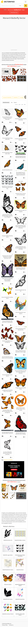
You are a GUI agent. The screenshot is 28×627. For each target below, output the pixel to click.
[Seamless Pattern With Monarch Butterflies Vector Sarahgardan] (7, 403)
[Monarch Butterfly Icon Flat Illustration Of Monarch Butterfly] (21, 363)
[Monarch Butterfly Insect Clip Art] (21, 303)
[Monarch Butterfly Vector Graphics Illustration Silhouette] (7, 112)
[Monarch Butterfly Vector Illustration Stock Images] (21, 342)
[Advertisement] (14, 35)
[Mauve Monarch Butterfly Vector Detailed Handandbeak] (7, 270)
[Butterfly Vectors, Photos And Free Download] (21, 186)
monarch (6, 459)
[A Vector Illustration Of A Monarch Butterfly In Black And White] (21, 239)
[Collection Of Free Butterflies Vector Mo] (21, 131)
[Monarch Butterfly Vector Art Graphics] (21, 204)
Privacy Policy (5, 625)
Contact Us (11, 625)
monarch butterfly (7, 97)
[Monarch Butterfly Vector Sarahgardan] (7, 333)
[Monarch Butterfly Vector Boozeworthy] (21, 323)
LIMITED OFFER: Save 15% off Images (14, 64)
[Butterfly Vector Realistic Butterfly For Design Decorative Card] (7, 248)
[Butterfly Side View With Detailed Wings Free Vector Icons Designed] (7, 203)
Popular (15, 102)
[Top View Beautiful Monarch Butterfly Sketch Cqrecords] (7, 424)
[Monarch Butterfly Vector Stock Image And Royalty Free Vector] (21, 220)
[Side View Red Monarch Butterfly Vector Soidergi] (21, 423)
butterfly (16, 97)
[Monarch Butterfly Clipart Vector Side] (7, 147)
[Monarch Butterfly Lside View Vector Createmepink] (7, 312)
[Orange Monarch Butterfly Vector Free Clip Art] (7, 385)
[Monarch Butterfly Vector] (7, 164)
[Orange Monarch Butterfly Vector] (21, 382)
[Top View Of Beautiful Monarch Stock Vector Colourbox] (7, 444)
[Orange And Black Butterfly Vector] (7, 228)
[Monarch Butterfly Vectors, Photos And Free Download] (7, 351)
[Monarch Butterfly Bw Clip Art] (21, 281)
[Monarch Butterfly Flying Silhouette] (7, 131)
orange (21, 97)
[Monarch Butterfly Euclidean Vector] (7, 291)
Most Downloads (6, 102)
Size (12, 102)
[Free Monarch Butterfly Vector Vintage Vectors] (21, 260)
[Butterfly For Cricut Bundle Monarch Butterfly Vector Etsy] (7, 180)
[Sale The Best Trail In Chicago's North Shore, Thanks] (21, 400)
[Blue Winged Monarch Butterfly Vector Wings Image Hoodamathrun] (21, 167)
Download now (14, 12)
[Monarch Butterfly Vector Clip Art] (7, 368)
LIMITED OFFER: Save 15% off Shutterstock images (14, 480)
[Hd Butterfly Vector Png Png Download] (21, 113)
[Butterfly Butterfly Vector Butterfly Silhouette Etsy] (21, 150)
